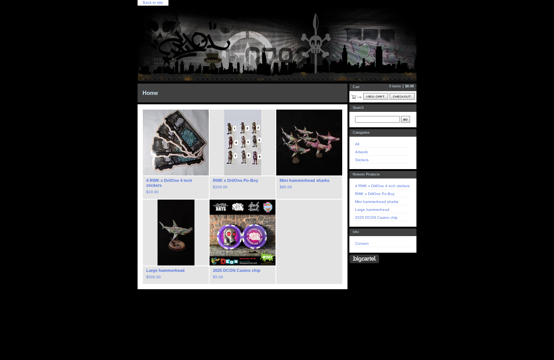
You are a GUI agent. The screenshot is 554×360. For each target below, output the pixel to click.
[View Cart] (375, 96)
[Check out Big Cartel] (364, 259)
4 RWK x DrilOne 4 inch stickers (382, 186)
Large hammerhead (372, 209)
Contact (362, 243)
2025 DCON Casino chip (376, 217)
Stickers (362, 160)
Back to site (153, 2)
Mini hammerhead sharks (376, 202)
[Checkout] (402, 96)
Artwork (361, 152)
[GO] (405, 119)
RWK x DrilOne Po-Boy (375, 194)
